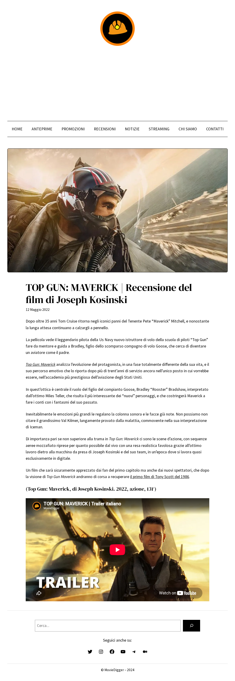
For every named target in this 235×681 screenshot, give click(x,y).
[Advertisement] (117, 83)
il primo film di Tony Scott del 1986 (159, 476)
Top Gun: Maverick (40, 364)
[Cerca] (191, 626)
